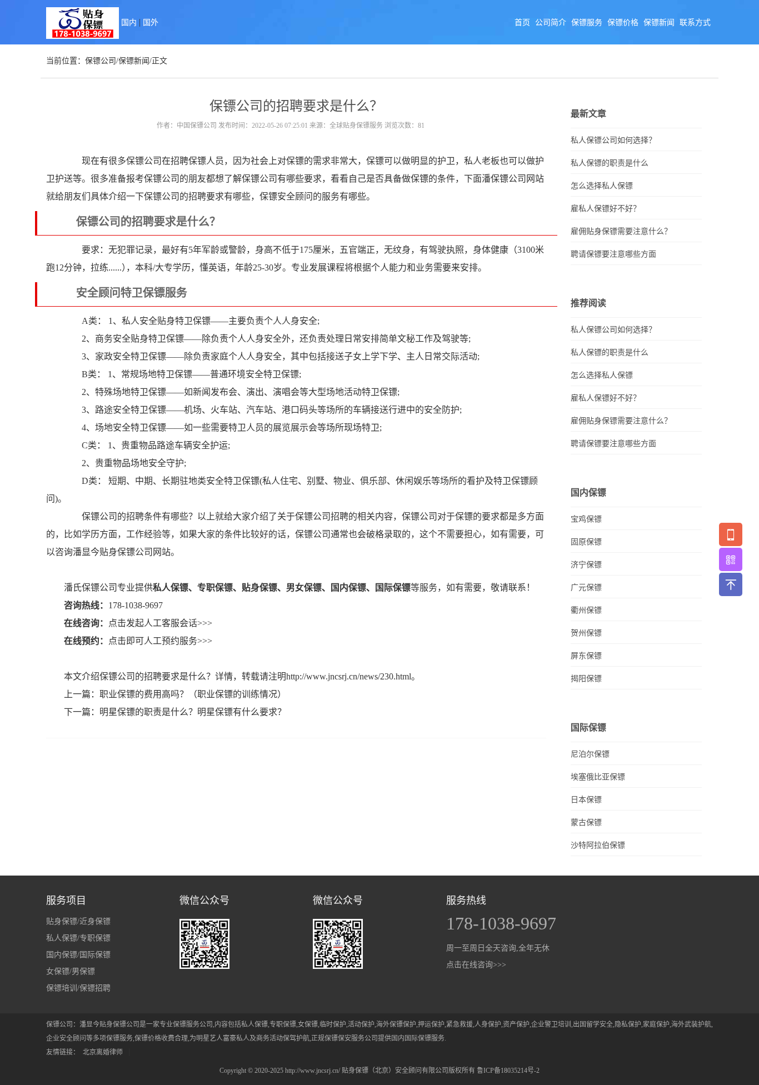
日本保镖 (586, 800)
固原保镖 (586, 542)
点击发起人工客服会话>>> (160, 623)
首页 (522, 22)
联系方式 (695, 22)
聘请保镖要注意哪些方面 (613, 254)
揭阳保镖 (586, 678)
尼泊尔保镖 (590, 754)
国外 (150, 22)
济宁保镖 (586, 565)
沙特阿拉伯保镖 (598, 845)
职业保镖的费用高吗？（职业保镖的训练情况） (192, 694)
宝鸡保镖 (586, 519)
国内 (129, 22)
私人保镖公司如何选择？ (613, 140)
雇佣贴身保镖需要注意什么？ (621, 231)
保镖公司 (100, 61)
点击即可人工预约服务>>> (160, 641)
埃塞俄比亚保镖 (598, 777)
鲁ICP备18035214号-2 (508, 1070)
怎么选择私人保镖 (602, 186)
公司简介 (550, 22)
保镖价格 (622, 22)
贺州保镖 (586, 633)
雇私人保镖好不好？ (606, 208)
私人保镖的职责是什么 (609, 163)
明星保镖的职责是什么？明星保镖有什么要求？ (192, 712)
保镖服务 (586, 22)
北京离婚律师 (103, 1052)
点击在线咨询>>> (476, 965)
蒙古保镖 (586, 822)
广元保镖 (586, 587)
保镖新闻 (659, 22)
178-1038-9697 (135, 605)
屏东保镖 (586, 656)
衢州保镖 (586, 610)
